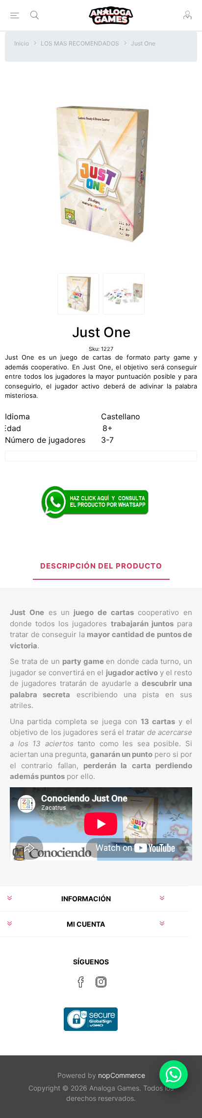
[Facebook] (81, 982)
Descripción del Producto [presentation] (101, 565)
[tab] (101, 566)
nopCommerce (121, 1075)
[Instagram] (101, 982)
